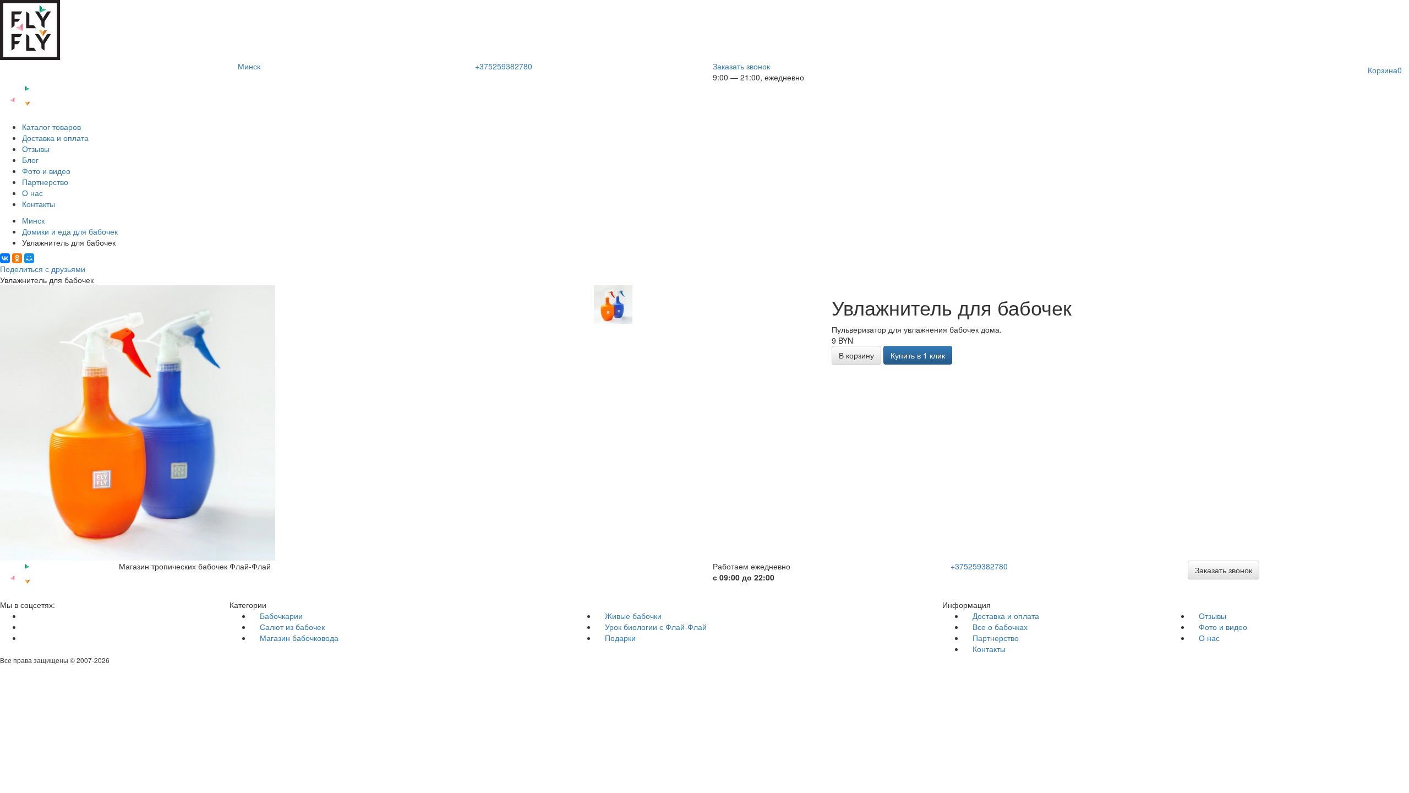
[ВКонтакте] (5, 258)
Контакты (38, 203)
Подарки (620, 637)
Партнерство (45, 181)
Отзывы (36, 148)
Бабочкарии (281, 615)
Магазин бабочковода (299, 637)
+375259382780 (503, 66)
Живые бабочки (633, 615)
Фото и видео (46, 170)
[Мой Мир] (29, 258)
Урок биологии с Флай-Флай (656, 626)
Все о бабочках (1000, 626)
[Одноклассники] (17, 258)
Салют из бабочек (292, 626)
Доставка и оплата (55, 137)
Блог (30, 159)
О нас (32, 192)
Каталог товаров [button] (51, 126)
